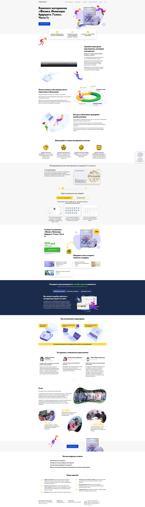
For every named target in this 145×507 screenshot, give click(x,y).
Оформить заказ (52, 249)
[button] (73, 380)
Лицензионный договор (43, 503)
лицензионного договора (48, 253)
